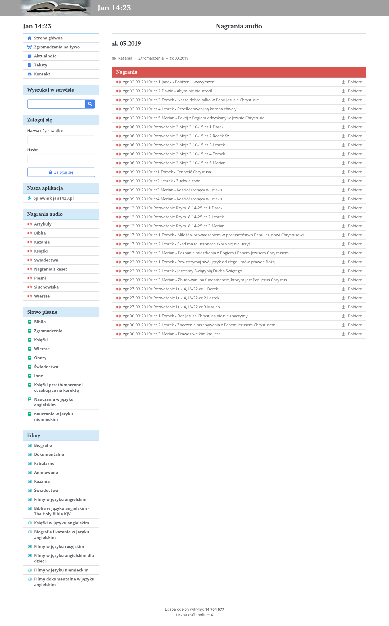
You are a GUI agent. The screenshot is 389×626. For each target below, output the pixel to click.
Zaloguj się (63, 172)
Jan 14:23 (114, 7)
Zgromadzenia (151, 58)
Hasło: (32, 149)
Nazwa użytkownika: (45, 130)
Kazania (125, 58)
